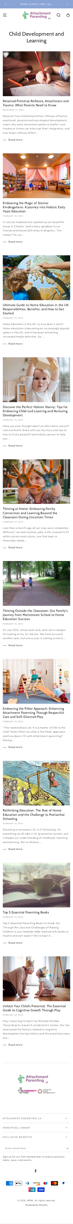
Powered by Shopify (36, 1204)
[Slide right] (67, 4)
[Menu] (5, 15)
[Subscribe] (68, 1148)
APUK (30, 1200)
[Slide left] (6, 4)
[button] (58, 15)
